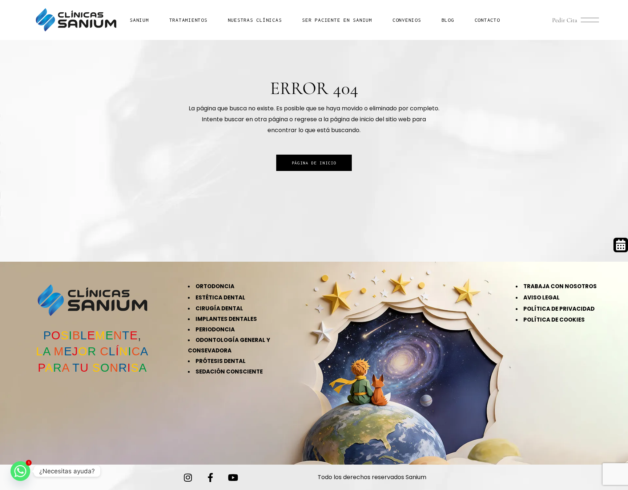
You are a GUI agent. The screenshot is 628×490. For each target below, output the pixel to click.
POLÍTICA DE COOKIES (554, 319)
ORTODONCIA (215, 286)
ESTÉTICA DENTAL (220, 297)
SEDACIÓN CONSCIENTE (229, 371)
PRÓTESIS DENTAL (221, 361)
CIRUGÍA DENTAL (219, 308)
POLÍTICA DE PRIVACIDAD (559, 309)
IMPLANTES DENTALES (226, 319)
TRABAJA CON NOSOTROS (560, 286)
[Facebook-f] (210, 477)
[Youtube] (233, 477)
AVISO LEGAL (541, 297)
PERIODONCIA (215, 329)
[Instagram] (188, 477)
